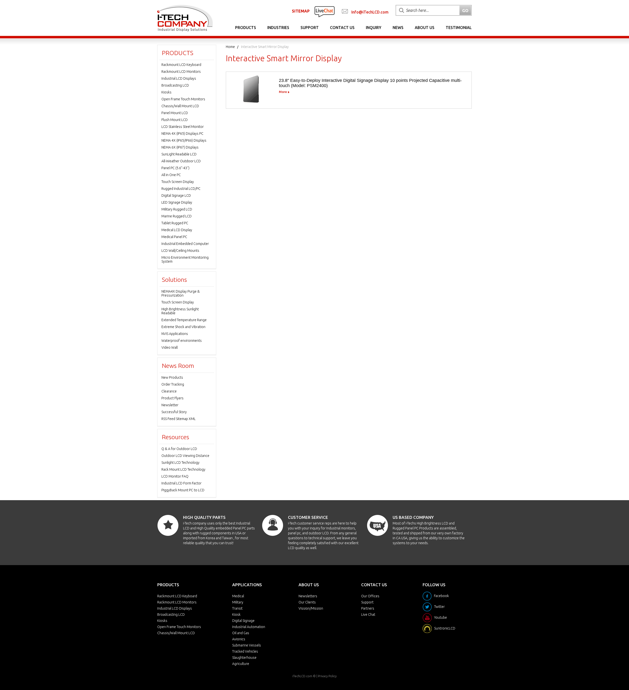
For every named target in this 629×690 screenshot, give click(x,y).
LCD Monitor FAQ (174, 476)
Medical (238, 596)
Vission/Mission (311, 608)
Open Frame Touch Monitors (183, 99)
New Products (172, 377)
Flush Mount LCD (174, 120)
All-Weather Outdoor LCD (181, 161)
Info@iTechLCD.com (369, 12)
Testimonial (459, 27)
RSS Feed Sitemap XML (178, 419)
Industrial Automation (248, 627)
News (398, 27)
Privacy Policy (327, 676)
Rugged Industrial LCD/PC (180, 189)
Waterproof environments (181, 341)
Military (237, 602)
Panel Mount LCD (174, 113)
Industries (278, 27)
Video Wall (169, 347)
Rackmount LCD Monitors (181, 72)
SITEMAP (301, 11)
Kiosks (166, 92)
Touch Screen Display (177, 182)
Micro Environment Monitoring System (185, 259)
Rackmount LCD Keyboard (181, 65)
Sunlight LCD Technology (180, 463)
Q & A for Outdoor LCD (179, 449)
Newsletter (169, 405)
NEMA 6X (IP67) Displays (180, 147)
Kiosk (236, 614)
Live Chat (368, 614)
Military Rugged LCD (176, 209)
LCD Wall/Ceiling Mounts (180, 251)
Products (245, 27)
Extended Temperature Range (184, 320)
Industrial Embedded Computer (185, 244)
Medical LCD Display (176, 230)
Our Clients (307, 602)
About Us (424, 27)
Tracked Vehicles (245, 651)
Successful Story (174, 412)
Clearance (169, 391)
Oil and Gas (240, 633)
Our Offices (370, 596)
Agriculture (240, 664)
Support (309, 27)
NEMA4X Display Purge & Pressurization (180, 293)
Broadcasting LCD (175, 85)
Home (230, 47)
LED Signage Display (176, 202)
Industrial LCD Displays (178, 78)
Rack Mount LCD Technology (183, 469)
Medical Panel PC (174, 237)
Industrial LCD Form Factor (181, 483)
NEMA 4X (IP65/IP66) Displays (183, 140)
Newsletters (308, 596)
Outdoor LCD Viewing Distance (185, 456)
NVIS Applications (174, 334)
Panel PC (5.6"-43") (175, 168)
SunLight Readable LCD (179, 154)
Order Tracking (172, 384)
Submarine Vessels (246, 645)
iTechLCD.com (302, 676)
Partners (367, 608)
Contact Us (342, 27)
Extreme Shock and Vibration (183, 327)
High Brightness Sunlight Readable (180, 311)
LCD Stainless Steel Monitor (182, 127)
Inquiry (373, 27)
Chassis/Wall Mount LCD (180, 106)
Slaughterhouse (244, 658)
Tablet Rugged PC (174, 223)
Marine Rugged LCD (176, 216)
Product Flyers (172, 398)
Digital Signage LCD (176, 195)
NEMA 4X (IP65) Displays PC (182, 133)
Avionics (238, 639)
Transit (237, 608)
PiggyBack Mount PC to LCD (182, 490)
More (283, 91)
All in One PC (171, 175)
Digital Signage (243, 621)
